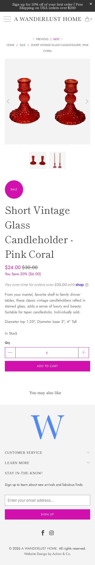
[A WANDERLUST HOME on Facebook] (43, 533)
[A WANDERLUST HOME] (47, 19)
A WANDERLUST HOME (39, 548)
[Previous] (8, 101)
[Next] (86, 101)
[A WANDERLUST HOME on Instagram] (51, 533)
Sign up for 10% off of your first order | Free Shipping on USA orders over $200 (47, 6)
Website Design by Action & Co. (47, 553)
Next (56, 39)
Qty (7, 342)
